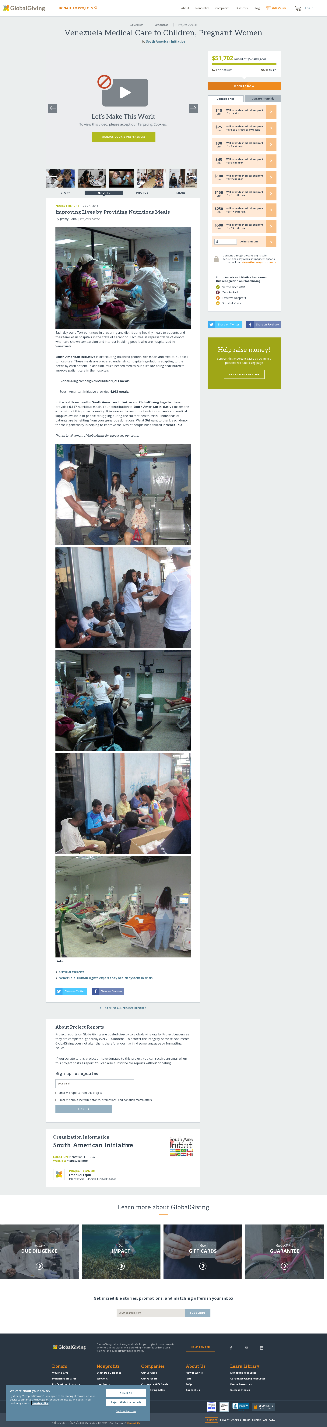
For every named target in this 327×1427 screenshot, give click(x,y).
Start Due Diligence (109, 1372)
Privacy (225, 1420)
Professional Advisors (66, 1384)
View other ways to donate (259, 262)
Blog (257, 8)
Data (272, 1420)
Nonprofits (202, 8)
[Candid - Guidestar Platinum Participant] (226, 1407)
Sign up (84, 1109)
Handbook (103, 1384)
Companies (222, 8)
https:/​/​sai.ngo (77, 1160)
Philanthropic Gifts (64, 1378)
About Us (196, 1366)
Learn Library (244, 1366)
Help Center (200, 1347)
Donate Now (244, 86)
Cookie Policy (40, 1403)
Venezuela (161, 24)
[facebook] (231, 1348)
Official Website (72, 972)
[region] (78, 1403)
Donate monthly (262, 98)
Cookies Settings (126, 1411)
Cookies (236, 1420)
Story (65, 192)
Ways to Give (60, 1372)
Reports (103, 192)
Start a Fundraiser (244, 374)
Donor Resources (241, 1384)
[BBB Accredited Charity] (242, 1407)
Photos (142, 192)
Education (137, 24)
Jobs (188, 1378)
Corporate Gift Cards (154, 1384)
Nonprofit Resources (243, 1372)
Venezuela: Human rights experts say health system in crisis (106, 978)
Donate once (225, 98)
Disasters (242, 8)
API (265, 1420)
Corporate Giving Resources (247, 1378)
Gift (279, 8)
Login (309, 8)
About (185, 8)
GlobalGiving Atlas (153, 1390)
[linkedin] (261, 1348)
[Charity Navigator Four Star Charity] (213, 1407)
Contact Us (193, 1390)
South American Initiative (165, 41)
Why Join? (102, 1378)
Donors (59, 1366)
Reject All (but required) (126, 1402)
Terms (246, 1420)
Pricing (257, 1420)
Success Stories (240, 1390)
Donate (76, 8)
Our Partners (149, 1378)
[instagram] (246, 1348)
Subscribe (198, 1312)
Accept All (126, 1393)
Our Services (149, 1372)
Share (180, 192)
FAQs (189, 1384)
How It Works (194, 1372)
